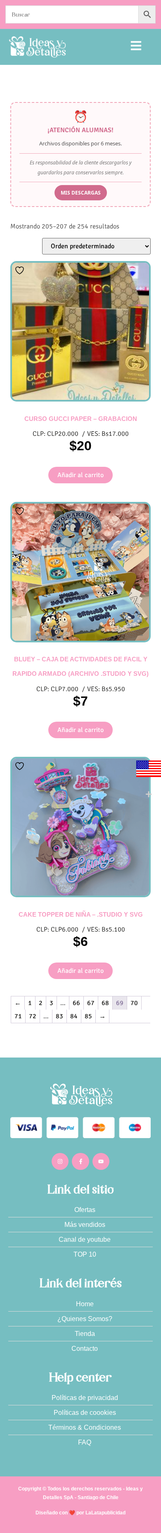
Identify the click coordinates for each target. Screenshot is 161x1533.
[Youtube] (101, 1161)
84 (74, 1016)
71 (18, 1016)
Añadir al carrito (80, 475)
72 (32, 1016)
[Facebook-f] (80, 1161)
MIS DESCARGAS (81, 192)
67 (91, 1003)
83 (59, 1016)
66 (76, 1003)
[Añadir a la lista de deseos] (20, 270)
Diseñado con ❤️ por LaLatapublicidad (80, 1513)
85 (88, 1016)
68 (105, 1003)
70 (134, 1003)
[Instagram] (60, 1161)
